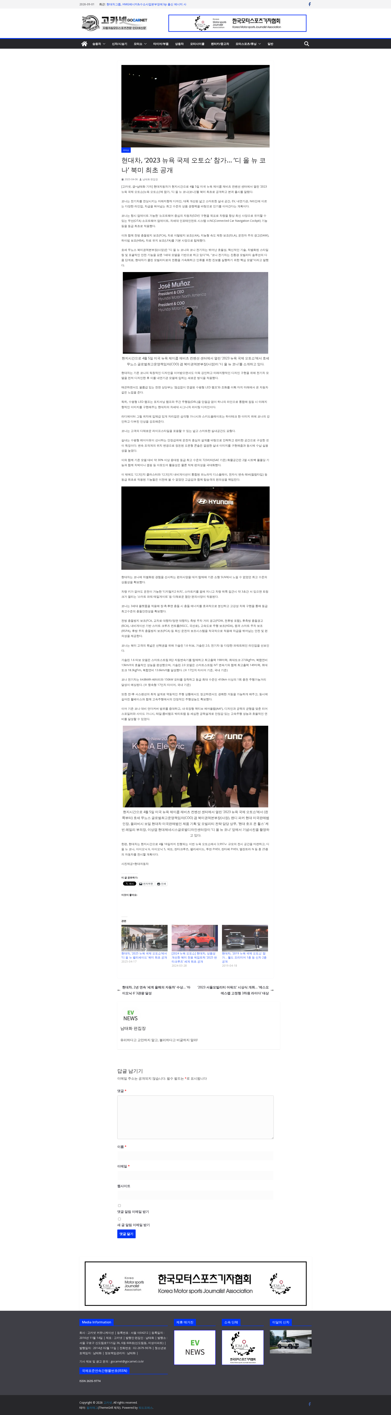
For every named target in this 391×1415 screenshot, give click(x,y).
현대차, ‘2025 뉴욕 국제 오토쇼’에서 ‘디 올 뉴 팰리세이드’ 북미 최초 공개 (144, 955)
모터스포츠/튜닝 (246, 44)
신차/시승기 (119, 44)
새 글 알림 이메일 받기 (133, 1225)
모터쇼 (138, 44)
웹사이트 (123, 1186)
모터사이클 (197, 44)
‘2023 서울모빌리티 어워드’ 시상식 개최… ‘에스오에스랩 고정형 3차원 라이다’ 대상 (233, 990)
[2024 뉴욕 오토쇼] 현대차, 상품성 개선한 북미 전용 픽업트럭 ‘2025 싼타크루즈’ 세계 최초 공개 (194, 957)
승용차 (96, 44)
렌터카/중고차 (220, 44)
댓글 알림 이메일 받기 (133, 1211)
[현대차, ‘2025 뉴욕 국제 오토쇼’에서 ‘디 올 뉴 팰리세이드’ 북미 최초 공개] (144, 938)
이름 (121, 1146)
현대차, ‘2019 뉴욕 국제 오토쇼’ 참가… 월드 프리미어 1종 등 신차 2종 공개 (244, 957)
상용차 (179, 44)
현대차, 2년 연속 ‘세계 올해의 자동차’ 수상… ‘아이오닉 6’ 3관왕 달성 (156, 990)
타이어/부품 (161, 44)
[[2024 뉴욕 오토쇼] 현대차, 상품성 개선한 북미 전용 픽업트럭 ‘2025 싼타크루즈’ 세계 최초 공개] (195, 938)
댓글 (121, 1091)
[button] (103, 44)
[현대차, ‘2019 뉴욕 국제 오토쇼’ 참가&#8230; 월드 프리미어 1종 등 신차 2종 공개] (245, 938)
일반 (270, 44)
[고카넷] (84, 44)
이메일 (123, 1166)
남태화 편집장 (150, 179)
